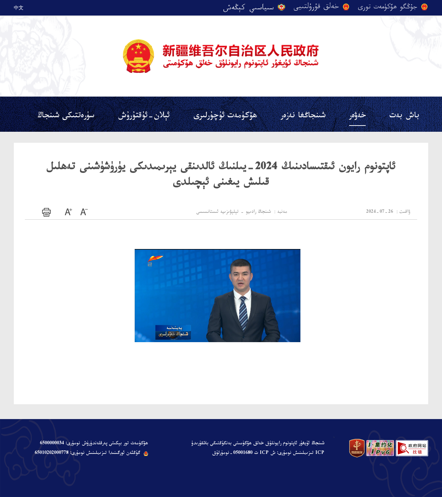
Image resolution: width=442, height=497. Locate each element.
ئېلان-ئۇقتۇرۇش (144, 117)
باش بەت (405, 117)
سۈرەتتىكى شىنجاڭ (65, 117)
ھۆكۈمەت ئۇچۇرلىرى (225, 117)
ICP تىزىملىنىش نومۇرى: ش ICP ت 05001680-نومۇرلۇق (268, 453)
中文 (18, 7)
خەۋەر (357, 117)
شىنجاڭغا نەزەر (303, 117)
